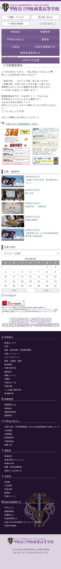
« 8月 (14, 290)
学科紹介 (8, 408)
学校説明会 (9, 441)
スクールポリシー (12, 357)
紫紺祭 (7, 493)
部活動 (7, 482)
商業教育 (45, 32)
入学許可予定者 (30, 60)
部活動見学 (9, 438)
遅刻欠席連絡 (16, 23)
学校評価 (8, 386)
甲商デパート (10, 496)
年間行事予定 (10, 368)
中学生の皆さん (16, 39)
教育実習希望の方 (30, 53)
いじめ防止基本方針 (13, 390)
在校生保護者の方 (45, 47)
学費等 (7, 379)
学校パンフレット (12, 354)
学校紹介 (16, 32)
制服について (10, 375)
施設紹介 (8, 372)
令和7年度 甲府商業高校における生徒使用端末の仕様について (32, 427)
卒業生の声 (9, 463)
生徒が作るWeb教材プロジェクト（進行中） (23, 522)
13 (30, 277)
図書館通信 (9, 511)
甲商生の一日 (10, 383)
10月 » (47, 290)
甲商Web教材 (10, 526)
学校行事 (8, 489)
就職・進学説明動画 (13, 467)
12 (22, 277)
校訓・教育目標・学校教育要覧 (17, 350)
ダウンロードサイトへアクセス (39, 309)
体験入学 (8, 445)
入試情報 (8, 430)
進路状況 (8, 456)
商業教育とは (10, 405)
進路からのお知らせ (13, 471)
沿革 (6, 346)
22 (47, 281)
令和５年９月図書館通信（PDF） (22, 124)
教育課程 (8, 364)
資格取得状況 (10, 412)
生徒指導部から (11, 518)
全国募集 (8, 434)
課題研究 (8, 415)
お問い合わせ (46, 17)
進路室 (45, 39)
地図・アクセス (16, 17)
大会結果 (8, 485)
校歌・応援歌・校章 (13, 361)
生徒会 (16, 47)
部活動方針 (9, 393)
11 (14, 277)
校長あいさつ (10, 343)
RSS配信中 (11, 295)
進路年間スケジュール (14, 460)
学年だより (9, 508)
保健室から (9, 515)
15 (47, 277)
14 (39, 277)
